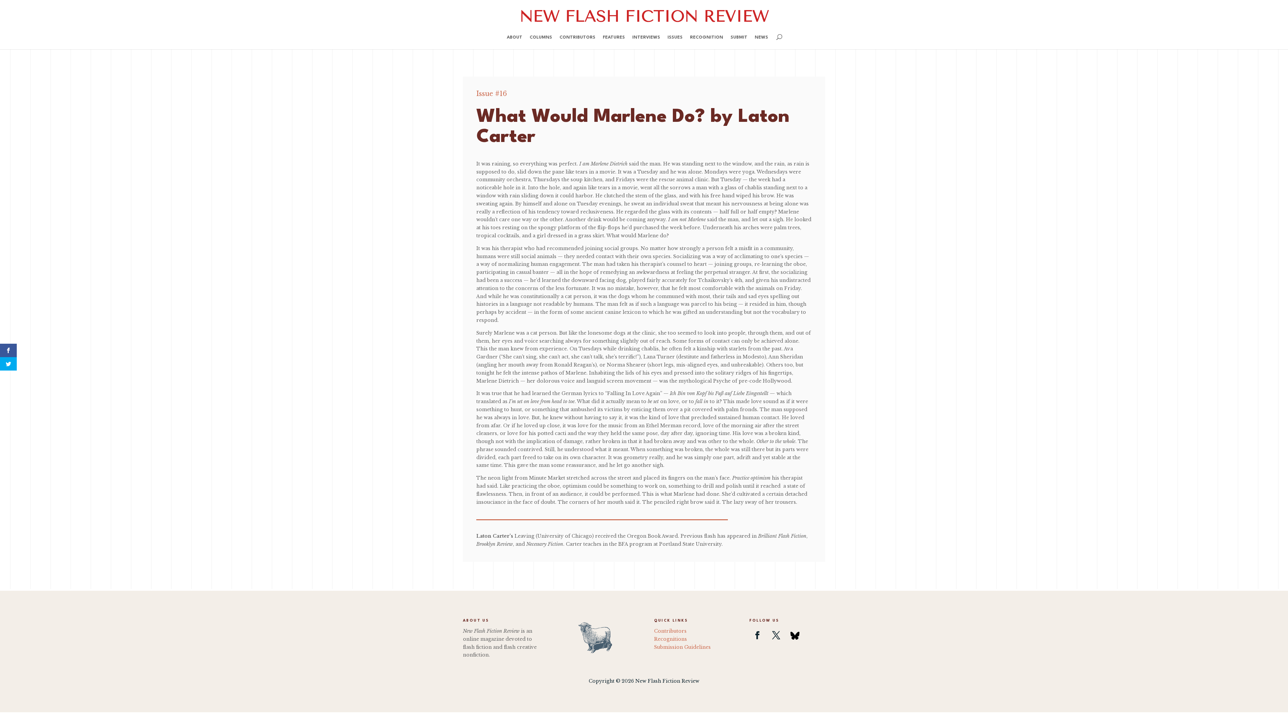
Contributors (577, 37)
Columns (541, 37)
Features (614, 37)
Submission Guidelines (682, 647)
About (514, 37)
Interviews (646, 37)
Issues (675, 37)
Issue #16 (491, 94)
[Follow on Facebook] (757, 635)
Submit (739, 37)
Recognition (706, 37)
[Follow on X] (776, 635)
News (761, 37)
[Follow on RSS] (795, 635)
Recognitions (670, 639)
